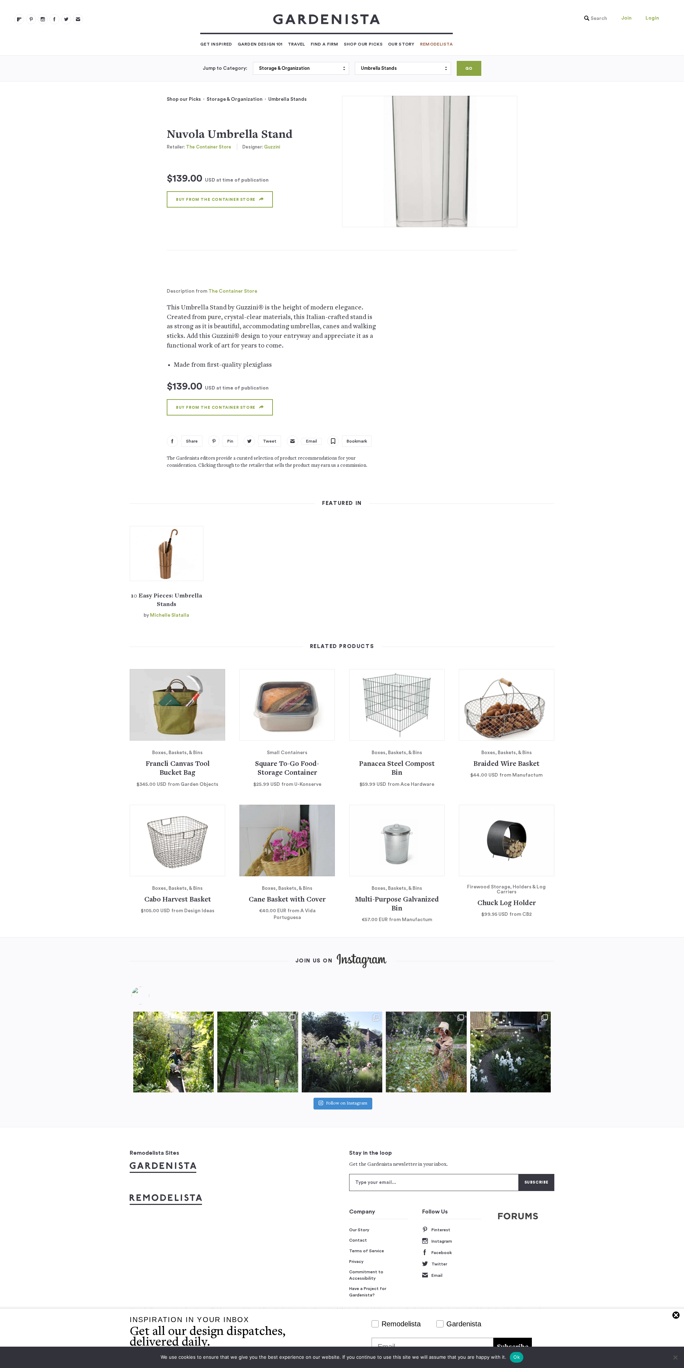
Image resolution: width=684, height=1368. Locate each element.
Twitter (439, 1264)
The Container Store (208, 147)
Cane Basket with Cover (287, 900)
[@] (151, 995)
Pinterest (440, 1230)
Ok (516, 1357)
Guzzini (272, 147)
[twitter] (66, 19)
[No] (675, 1357)
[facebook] (54, 19)
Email (436, 1275)
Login (652, 18)
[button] (594, 18)
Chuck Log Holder (506, 903)
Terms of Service (366, 1251)
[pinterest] (31, 19)
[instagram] (43, 19)
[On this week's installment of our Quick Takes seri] (426, 1052)
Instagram (441, 1241)
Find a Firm (324, 44)
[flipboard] (19, 19)
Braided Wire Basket (506, 764)
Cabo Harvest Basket (177, 900)
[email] (78, 19)
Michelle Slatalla (169, 615)
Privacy (356, 1261)
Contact (358, 1240)
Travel (296, 44)
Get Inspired (216, 44)
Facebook (441, 1252)
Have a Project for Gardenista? (367, 1291)
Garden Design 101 (260, 44)
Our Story (401, 44)
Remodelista (436, 44)
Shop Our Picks (363, 44)
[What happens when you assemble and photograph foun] (257, 1052)
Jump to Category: (225, 68)
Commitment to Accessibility (366, 1275)
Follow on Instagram (346, 1103)
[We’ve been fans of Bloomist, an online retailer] (173, 1052)
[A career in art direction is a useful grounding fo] (510, 1052)
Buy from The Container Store (215, 200)
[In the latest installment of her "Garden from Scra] (342, 1052)
